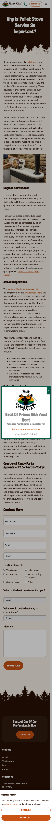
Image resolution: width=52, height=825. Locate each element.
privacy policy (12, 804)
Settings (26, 810)
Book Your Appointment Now (26, 429)
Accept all (26, 817)
